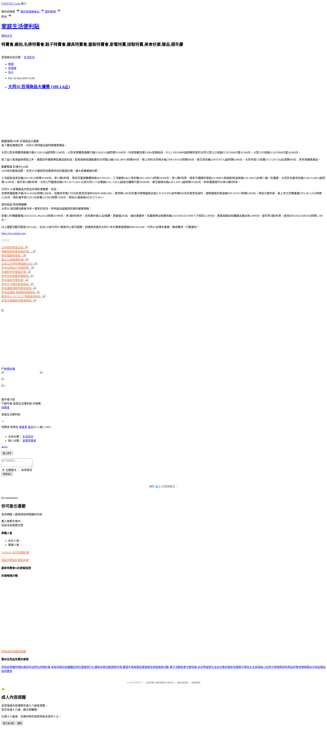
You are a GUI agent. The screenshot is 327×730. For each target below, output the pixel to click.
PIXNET (138, 682)
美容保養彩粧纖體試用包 (66, 667)
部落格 (12, 68)
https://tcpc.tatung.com (13, 233)
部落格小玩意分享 (266, 667)
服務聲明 (195, 682)
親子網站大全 (246, 667)
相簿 (11, 64)
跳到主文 (6, 35)
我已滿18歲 (8, 723)
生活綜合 (29, 57)
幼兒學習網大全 (207, 667)
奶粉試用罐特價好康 (13, 667)
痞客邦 (23, 427)
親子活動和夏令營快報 (183, 667)
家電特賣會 (29, 440)
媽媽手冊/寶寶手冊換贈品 (126, 667)
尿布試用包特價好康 (38, 667)
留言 (30, 427)
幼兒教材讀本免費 (227, 667)
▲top (4, 446)
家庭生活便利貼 (20, 26)
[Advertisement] (22, 114)
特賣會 (5, 407)
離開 (19, 723)
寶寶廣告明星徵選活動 (155, 667)
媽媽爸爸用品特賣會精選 (292, 667)
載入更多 (7, 453)
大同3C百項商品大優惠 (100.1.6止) (39, 86)
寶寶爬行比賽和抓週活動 (96, 667)
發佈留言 (7, 474)
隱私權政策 (182, 682)
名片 (11, 72)
